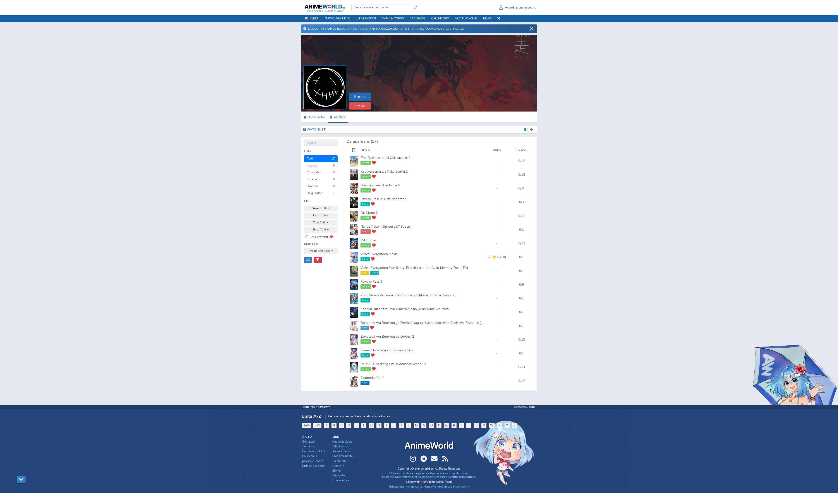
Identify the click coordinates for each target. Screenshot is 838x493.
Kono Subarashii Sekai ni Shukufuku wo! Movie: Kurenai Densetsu (408, 295)
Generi (319, 208)
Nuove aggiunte (337, 19)
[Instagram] (413, 459)
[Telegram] (423, 459)
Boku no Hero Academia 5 (380, 185)
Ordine (319, 251)
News (487, 19)
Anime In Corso (392, 19)
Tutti (307, 425)
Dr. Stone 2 (369, 213)
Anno (319, 215)
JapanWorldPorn (458, 486)
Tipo (319, 223)
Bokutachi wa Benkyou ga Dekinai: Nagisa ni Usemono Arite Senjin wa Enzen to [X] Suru (426, 323)
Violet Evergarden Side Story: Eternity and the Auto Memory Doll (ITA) (414, 268)
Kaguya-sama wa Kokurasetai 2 (384, 171)
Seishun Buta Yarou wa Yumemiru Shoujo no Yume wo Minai (405, 309)
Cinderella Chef (372, 378)
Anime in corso (341, 451)
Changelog (339, 476)
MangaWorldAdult (435, 486)
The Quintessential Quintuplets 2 (385, 158)
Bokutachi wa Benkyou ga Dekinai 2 (387, 336)
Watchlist (339, 117)
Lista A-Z (338, 466)
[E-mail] (434, 459)
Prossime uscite (342, 456)
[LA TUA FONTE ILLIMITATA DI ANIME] (324, 6)
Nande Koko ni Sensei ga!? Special (386, 226)
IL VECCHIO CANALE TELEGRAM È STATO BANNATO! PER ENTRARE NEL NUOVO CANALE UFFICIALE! (385, 28)
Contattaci (308, 442)
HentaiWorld (397, 486)
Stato (319, 230)
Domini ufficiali (341, 480)
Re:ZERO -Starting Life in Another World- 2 (393, 364)
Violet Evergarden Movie (379, 254)
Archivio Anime (466, 19)
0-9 (317, 425)
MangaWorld (414, 486)
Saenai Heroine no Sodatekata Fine (387, 350)
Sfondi (336, 471)
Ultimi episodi (365, 19)
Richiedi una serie (313, 466)
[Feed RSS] (445, 459)
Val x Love (368, 240)
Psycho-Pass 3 (371, 281)
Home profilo (316, 117)
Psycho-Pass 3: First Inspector (383, 199)
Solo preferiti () (322, 237)
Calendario (440, 19)
